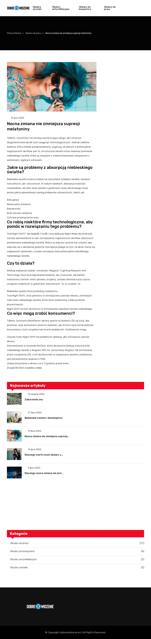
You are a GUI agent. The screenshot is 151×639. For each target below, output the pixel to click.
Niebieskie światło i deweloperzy (44, 418)
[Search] (141, 8)
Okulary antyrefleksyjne (60, 8)
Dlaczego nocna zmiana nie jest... (44, 473)
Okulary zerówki (37, 8)
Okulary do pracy (110, 8)
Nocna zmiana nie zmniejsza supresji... (47, 436)
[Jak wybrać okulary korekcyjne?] (75, 504)
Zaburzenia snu (34, 399)
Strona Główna (14, 33)
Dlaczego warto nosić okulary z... (44, 454)
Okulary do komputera (85, 8)
